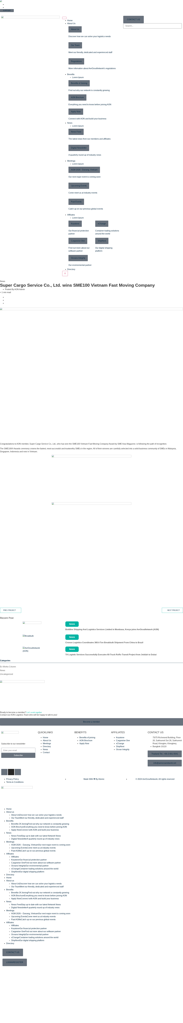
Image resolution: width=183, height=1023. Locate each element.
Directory (71, 269)
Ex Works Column (8, 667)
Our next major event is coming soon (84, 177)
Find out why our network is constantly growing (89, 90)
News (69, 123)
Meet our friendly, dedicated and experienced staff (90, 52)
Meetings (71, 161)
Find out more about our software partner (36, 863)
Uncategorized (6, 674)
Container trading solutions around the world (34, 869)
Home (70, 20)
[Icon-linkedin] (18, 772)
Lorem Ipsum (78, 77)
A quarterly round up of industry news (84, 155)
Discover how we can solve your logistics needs (89, 36)
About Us (71, 23)
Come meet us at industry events (82, 193)
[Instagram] (11, 772)
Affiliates (71, 215)
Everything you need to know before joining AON (89, 104)
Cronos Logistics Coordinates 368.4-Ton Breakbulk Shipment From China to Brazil (104, 642)
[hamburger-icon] (64, 18)
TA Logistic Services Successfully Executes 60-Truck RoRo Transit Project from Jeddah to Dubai (110, 655)
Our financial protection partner (29, 860)
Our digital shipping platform (27, 872)
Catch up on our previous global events (85, 209)
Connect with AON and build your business (87, 119)
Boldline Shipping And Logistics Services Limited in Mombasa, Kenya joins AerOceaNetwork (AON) (112, 629)
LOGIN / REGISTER (7, 13)
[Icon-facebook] (4, 772)
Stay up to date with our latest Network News (36, 836)
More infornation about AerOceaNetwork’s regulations (92, 68)
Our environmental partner (80, 265)
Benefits (70, 74)
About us (10, 812)
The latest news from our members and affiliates (89, 139)
